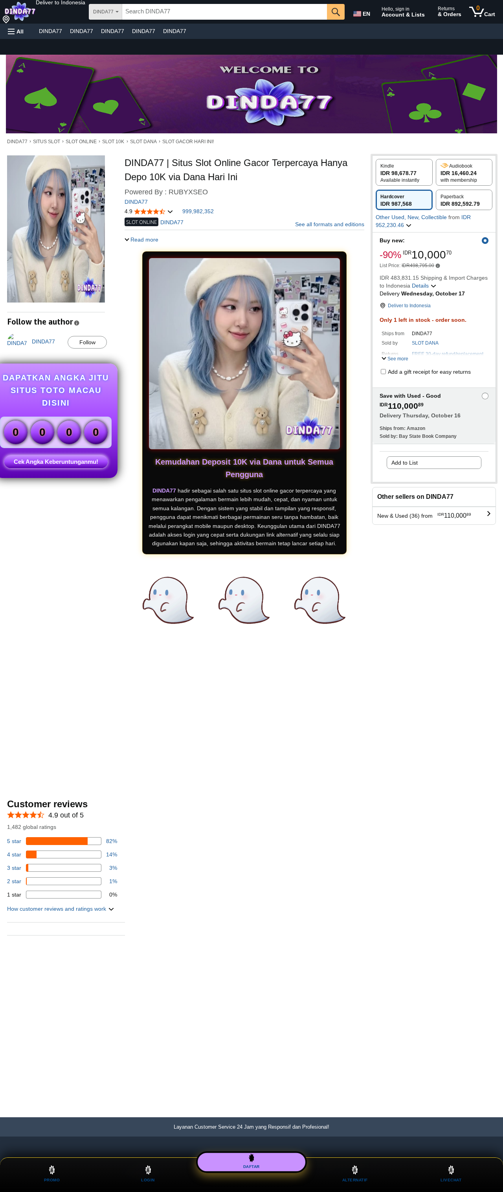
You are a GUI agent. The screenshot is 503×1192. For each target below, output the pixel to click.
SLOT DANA (143, 141)
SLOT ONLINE (81, 141)
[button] (60, 2)
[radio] (404, 172)
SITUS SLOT (46, 141)
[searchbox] (224, 11)
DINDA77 (50, 31)
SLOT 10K (113, 141)
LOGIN (148, 1180)
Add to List (404, 462)
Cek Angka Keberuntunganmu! (56, 461)
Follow (87, 342)
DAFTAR (251, 1166)
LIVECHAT (451, 1180)
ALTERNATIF (355, 1180)
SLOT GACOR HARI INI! (188, 141)
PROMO (52, 1180)
